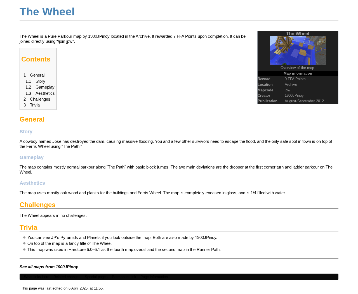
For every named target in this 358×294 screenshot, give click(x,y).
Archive (143, 36)
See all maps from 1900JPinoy (49, 266)
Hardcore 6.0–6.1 (84, 249)
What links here (36, 277)
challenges (76, 215)
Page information (154, 277)
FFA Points (187, 36)
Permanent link (124, 277)
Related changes (67, 277)
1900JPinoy (294, 95)
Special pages (96, 277)
